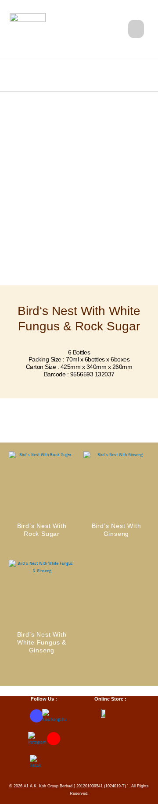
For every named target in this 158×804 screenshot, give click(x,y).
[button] (136, 29)
